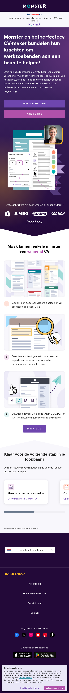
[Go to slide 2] (49, 512)
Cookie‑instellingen (29, 688)
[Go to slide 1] (19, 512)
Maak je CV (34, 428)
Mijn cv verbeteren (35, 103)
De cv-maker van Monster (21, 498)
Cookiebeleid (25, 678)
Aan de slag (34, 114)
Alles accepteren (54, 688)
